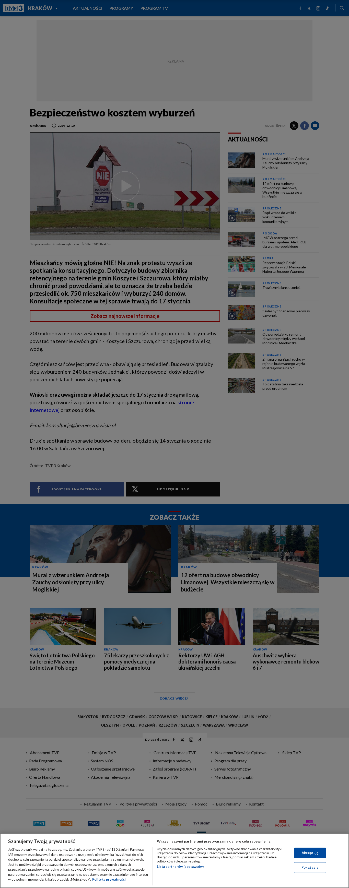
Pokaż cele (310, 867)
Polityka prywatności (109, 879)
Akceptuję (310, 853)
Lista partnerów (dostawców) (180, 867)
